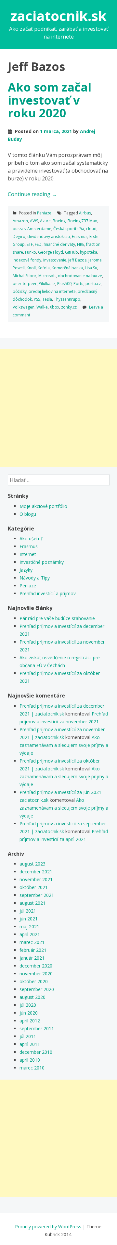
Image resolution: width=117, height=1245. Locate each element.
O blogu (28, 514)
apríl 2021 (30, 934)
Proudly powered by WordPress (48, 1226)
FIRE (80, 244)
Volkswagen (23, 307)
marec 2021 (32, 942)
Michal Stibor (24, 275)
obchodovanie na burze (80, 275)
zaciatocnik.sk (58, 15)
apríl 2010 (30, 1060)
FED (38, 244)
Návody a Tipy (35, 578)
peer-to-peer (25, 283)
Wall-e (42, 307)
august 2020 (33, 997)
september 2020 (37, 989)
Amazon (20, 221)
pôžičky (20, 291)
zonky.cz (69, 307)
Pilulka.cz (47, 283)
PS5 (37, 299)
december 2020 (36, 966)
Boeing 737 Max (82, 221)
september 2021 (37, 895)
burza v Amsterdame (32, 228)
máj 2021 (29, 926)
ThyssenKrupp (67, 299)
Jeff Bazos (77, 260)
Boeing (59, 221)
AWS (34, 221)
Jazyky (26, 570)
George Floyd (50, 252)
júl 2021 (28, 911)
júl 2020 (28, 1005)
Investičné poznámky (42, 562)
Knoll (31, 268)
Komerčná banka (67, 268)
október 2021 (34, 887)
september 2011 (37, 1028)
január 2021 (32, 958)
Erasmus (79, 236)
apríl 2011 (30, 1044)
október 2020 (34, 981)
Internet (28, 554)
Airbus (85, 213)
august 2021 (33, 903)
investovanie (54, 260)
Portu (78, 283)
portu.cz (93, 283)
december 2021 (36, 871)
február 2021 (33, 950)
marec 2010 (32, 1068)
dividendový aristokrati (48, 236)
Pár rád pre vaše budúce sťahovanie (57, 618)
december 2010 (36, 1052)
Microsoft (47, 275)
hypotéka (88, 252)
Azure (45, 221)
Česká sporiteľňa (68, 228)
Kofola (44, 268)
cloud (91, 228)
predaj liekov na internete (52, 291)
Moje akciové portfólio (43, 506)
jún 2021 (29, 919)
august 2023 (33, 864)
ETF (30, 244)
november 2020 (36, 973)
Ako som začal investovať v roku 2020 (49, 100)
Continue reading (32, 194)
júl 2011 (28, 1036)
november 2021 (36, 879)
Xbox (54, 307)
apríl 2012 (30, 1021)
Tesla (47, 299)
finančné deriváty (59, 244)
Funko (30, 252)
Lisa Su (91, 268)
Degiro (19, 236)
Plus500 (64, 283)
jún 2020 (29, 1013)
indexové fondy (27, 260)
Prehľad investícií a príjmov (48, 593)
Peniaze (44, 213)
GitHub (71, 252)
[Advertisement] (58, 408)
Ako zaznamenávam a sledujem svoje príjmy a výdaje (64, 745)
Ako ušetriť (31, 538)
